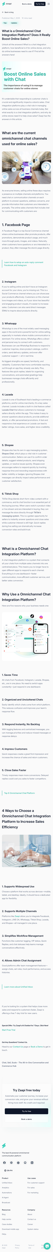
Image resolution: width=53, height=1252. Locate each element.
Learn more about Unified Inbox (18, 987)
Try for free (40, 4)
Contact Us (18, 1046)
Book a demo (27, 4)
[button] (48, 4)
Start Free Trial (8, 1030)
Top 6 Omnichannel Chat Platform (19, 793)
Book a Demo (37, 1046)
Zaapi (17, 916)
